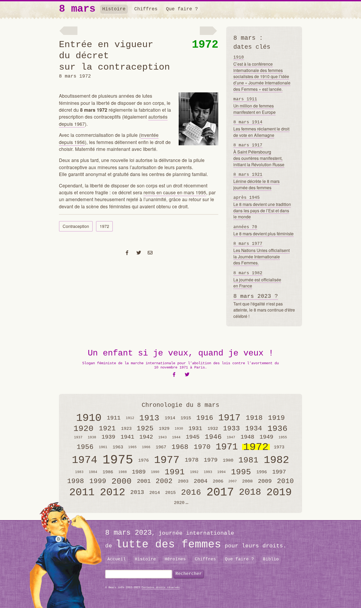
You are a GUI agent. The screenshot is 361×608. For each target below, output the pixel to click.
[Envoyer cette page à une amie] (150, 252)
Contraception (76, 226)
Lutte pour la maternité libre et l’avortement (68, 31)
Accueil (116, 559)
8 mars (77, 9)
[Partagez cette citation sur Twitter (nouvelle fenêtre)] (187, 375)
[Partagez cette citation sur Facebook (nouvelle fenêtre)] (174, 375)
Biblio (271, 559)
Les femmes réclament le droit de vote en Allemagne (261, 129)
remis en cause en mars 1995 (175, 192)
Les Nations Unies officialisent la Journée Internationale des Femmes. (261, 253)
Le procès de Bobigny (209, 31)
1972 (205, 44)
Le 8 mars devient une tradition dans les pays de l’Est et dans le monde (262, 207)
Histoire (114, 9)
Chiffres (146, 9)
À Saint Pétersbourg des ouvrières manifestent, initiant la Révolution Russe (258, 155)
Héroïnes (175, 559)
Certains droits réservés (161, 587)
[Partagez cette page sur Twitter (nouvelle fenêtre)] (138, 252)
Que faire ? (182, 9)
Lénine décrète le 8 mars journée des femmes (256, 181)
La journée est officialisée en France (257, 280)
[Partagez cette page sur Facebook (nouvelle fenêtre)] (127, 252)
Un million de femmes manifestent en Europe (254, 106)
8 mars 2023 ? (255, 296)
